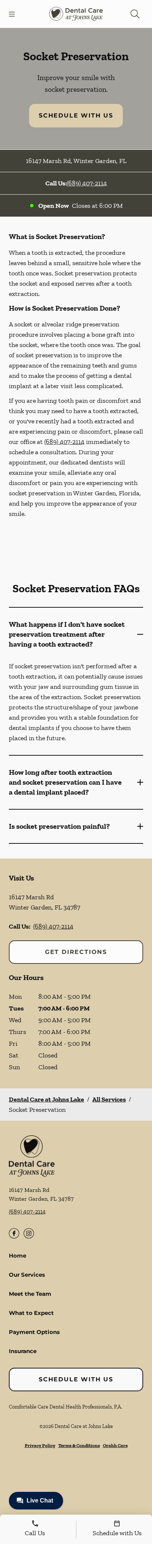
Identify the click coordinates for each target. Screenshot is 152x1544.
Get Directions (76, 951)
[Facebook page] (14, 1233)
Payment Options (34, 1331)
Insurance (23, 1351)
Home (17, 1255)
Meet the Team (30, 1293)
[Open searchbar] (135, 14)
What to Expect (31, 1312)
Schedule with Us (76, 115)
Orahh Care (115, 1445)
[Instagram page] (29, 1233)
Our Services (27, 1274)
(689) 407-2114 (87, 183)
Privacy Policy (40, 1445)
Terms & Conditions (79, 1445)
